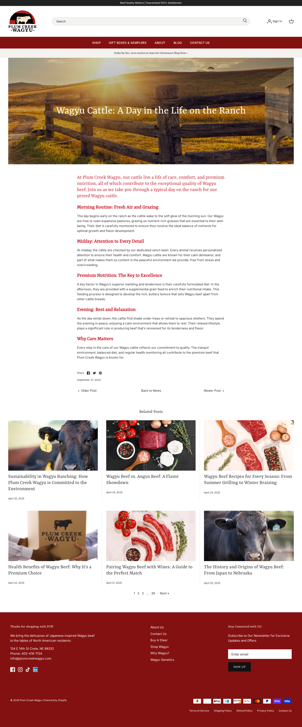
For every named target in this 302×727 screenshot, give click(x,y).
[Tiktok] (27, 669)
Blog (178, 42)
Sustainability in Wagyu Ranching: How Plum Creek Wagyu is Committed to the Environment (48, 483)
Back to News (151, 390)
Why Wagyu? (159, 653)
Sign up (239, 666)
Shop (96, 42)
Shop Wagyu (159, 647)
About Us (157, 627)
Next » (164, 593)
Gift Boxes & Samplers (127, 42)
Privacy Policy (265, 710)
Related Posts (151, 412)
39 (153, 593)
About (160, 42)
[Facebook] (12, 669)
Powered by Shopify (55, 700)
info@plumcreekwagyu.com (30, 658)
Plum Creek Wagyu (31, 700)
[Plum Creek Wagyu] (22, 21)
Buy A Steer (159, 640)
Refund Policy (244, 710)
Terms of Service (199, 710)
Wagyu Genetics (162, 660)
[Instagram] (20, 669)
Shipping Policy (223, 710)
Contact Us (200, 42)
